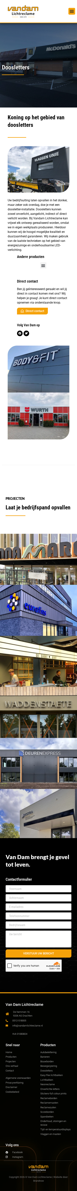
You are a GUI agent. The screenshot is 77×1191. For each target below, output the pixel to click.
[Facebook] (20, 333)
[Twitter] (26, 333)
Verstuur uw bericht (38, 953)
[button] (71, 11)
